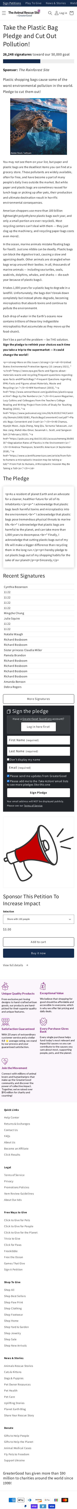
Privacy (8, 1181)
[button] (50, 13)
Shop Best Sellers (15, 1296)
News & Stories (56, 3)
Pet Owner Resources (17, 1384)
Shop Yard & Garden (16, 1327)
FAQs (7, 1136)
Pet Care (9, 1396)
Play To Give (33, 3)
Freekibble (11, 1251)
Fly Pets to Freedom (16, 1454)
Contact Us (11, 1130)
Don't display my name (25, 759)
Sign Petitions (12, 3)
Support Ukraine (14, 1460)
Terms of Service (33, 805)
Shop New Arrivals (15, 1345)
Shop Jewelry (12, 1333)
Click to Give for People (18, 1226)
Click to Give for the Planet (20, 1232)
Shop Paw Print (13, 1302)
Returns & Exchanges (17, 1123)
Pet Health (11, 1390)
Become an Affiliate (16, 1148)
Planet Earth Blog (15, 1409)
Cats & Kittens (12, 1372)
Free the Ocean (13, 1257)
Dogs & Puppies (13, 1378)
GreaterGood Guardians (37, 719)
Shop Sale (10, 1339)
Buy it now (38, 953)
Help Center (11, 1117)
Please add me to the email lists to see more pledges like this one (37, 782)
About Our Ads (13, 1199)
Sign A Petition (13, 1269)
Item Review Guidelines (19, 1193)
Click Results (12, 1154)
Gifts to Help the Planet (18, 1441)
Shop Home (11, 1320)
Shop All (9, 1289)
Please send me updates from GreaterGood (38, 776)
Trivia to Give (12, 1238)
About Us (9, 1142)
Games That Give (14, 1263)
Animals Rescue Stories (18, 1366)
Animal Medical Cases (17, 1448)
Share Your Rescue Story (19, 1415)
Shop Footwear (13, 1314)
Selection (8, 911)
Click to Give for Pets (17, 1220)
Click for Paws (12, 1244)
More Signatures (38, 699)
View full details (13, 965)
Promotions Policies (16, 1187)
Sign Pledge (38, 793)
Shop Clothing (13, 1308)
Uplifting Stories (14, 1403)
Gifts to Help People (16, 1435)
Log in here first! (38, 727)
